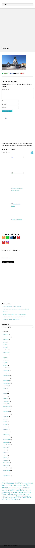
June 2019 (5, 344)
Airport (5, 483)
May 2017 (5, 393)
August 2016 (6, 416)
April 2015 (5, 457)
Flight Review (26, 490)
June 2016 (5, 421)
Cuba (7, 488)
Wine (18, 499)
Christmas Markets (19, 485)
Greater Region (17, 492)
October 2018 (6, 355)
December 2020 (7, 337)
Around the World (15, 483)
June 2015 (5, 452)
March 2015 (5, 460)
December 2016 (6, 406)
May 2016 (5, 424)
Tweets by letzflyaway (7, 257)
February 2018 (6, 370)
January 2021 (6, 334)
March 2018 (5, 367)
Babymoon (25, 483)
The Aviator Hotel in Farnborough (11, 319)
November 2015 (6, 439)
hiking (25, 492)
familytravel (14, 489)
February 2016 (6, 432)
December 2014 (6, 467)
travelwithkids (23, 496)
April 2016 (5, 426)
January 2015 (6, 465)
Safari (14, 497)
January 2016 (6, 434)
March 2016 (5, 429)
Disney (10, 488)
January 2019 (6, 352)
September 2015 (6, 444)
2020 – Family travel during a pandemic (12, 306)
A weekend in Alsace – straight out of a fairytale (14, 316)
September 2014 (6, 475)
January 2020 (6, 339)
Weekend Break (9, 499)
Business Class (7, 485)
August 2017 (5, 385)
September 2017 (6, 383)
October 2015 (6, 442)
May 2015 (5, 455)
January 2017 (6, 403)
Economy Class (17, 488)
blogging (30, 483)
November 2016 (6, 408)
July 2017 (5, 388)
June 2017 (5, 390)
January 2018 (6, 373)
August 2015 (6, 447)
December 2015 (6, 437)
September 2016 (6, 414)
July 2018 (5, 357)
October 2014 (6, 473)
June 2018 (5, 360)
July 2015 (5, 450)
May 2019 (5, 347)
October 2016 (6, 411)
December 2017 (6, 375)
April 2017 (5, 396)
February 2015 (6, 462)
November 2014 (6, 470)
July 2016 (5, 419)
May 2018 (5, 362)
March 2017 (5, 398)
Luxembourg (12, 495)
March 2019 (5, 349)
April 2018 (5, 365)
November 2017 (6, 378)
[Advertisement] (17, 26)
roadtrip (21, 495)
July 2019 (5, 342)
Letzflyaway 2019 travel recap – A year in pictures (14, 314)
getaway (6, 492)
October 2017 (6, 380)
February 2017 (6, 401)
